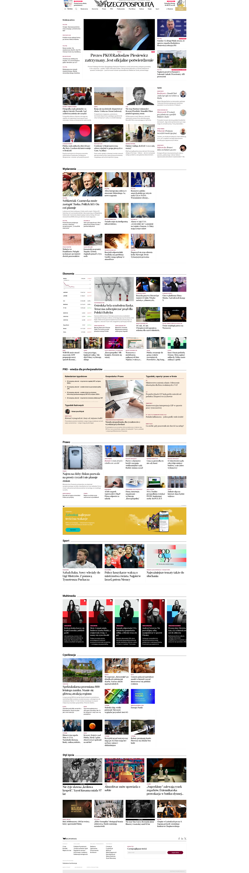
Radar (150, 9)
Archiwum (93, 852)
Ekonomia (95, 9)
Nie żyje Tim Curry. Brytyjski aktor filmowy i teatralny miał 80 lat (140, 823)
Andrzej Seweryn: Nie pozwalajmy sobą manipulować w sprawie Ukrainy (152, 631)
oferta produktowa (92, 867)
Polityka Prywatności (80, 846)
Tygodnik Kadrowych (74, 405)
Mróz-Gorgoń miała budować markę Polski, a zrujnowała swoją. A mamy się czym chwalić (100, 631)
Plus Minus (132, 9)
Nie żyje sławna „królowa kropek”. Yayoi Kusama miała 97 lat (82, 790)
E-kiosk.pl (109, 846)
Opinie (159, 88)
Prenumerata (94, 850)
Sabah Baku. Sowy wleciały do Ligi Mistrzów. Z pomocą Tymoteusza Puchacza (81, 576)
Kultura (141, 9)
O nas (64, 846)
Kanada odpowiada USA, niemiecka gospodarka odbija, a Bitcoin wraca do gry (126, 631)
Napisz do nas (67, 850)
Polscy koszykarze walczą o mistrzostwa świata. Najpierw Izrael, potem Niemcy (123, 576)
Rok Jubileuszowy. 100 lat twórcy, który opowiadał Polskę (76, 822)
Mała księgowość (111, 852)
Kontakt (65, 848)
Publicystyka (121, 9)
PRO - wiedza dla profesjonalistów (82, 369)
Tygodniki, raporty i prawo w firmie (161, 376)
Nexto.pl (108, 850)
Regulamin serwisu (79, 850)
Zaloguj (181, 9)
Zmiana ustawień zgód (81, 848)
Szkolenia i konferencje (70, 863)
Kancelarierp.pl (110, 854)
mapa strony (66, 867)
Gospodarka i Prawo (114, 376)
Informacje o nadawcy (80, 852)
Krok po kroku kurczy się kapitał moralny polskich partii (74, 630)
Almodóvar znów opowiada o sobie (122, 788)
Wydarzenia (84, 9)
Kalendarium (78, 867)
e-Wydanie (170, 9)
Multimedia (69, 595)
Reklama (93, 846)
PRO (111, 9)
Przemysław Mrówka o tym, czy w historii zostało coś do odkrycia (178, 630)
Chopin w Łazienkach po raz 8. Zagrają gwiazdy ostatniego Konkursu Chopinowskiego (169, 823)
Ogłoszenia (93, 848)
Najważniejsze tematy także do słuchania (165, 574)
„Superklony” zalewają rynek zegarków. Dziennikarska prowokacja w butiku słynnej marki (164, 790)
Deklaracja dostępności (81, 854)
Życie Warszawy (111, 858)
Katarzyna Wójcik (78, 411)
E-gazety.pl (109, 848)
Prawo (104, 9)
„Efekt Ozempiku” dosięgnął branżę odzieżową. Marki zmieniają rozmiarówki (108, 823)
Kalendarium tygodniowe (76, 376)
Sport (157, 9)
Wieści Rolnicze (110, 856)
